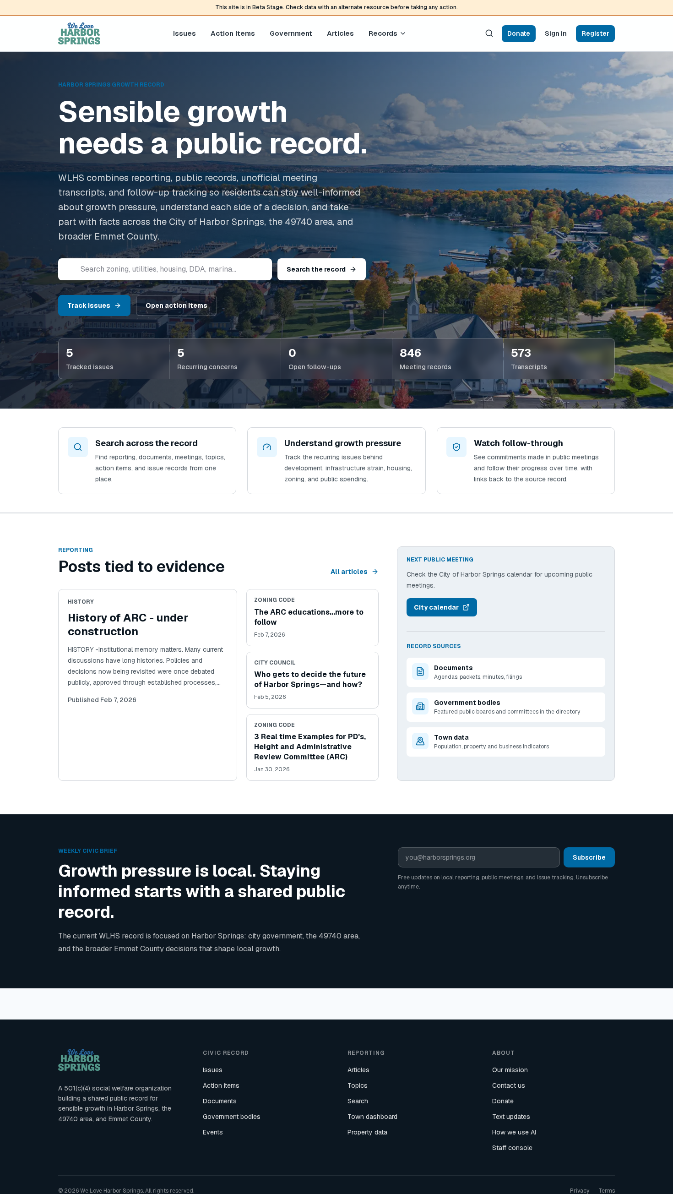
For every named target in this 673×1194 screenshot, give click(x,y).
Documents (220, 1101)
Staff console (512, 1148)
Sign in (556, 33)
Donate (518, 33)
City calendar (436, 607)
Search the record (316, 269)
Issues (184, 32)
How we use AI (514, 1132)
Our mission (510, 1070)
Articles (340, 32)
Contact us (508, 1085)
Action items (221, 1085)
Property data (367, 1132)
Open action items (176, 305)
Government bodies (232, 1116)
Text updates (511, 1116)
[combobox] (165, 269)
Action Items (233, 32)
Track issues (88, 305)
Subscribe (589, 857)
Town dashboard (372, 1116)
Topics (357, 1085)
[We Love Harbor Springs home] (79, 33)
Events (213, 1132)
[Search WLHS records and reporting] (489, 33)
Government (291, 32)
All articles (349, 571)
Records (383, 32)
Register (595, 33)
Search (357, 1101)
